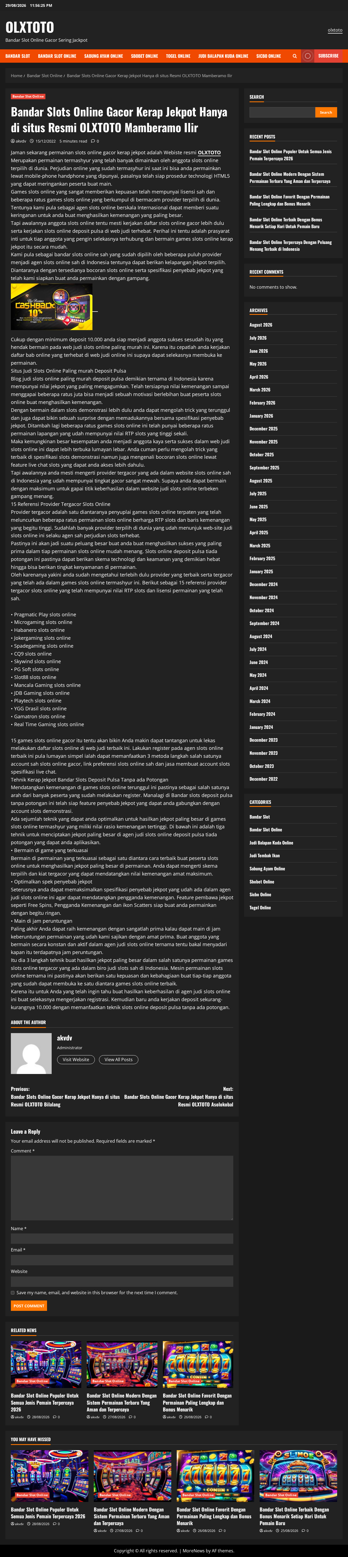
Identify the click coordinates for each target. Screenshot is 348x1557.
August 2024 (261, 636)
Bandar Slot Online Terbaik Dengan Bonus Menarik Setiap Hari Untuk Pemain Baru (286, 223)
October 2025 (262, 454)
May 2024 (258, 675)
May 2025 (258, 519)
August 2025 (261, 480)
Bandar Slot (17, 56)
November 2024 (264, 597)
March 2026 (260, 389)
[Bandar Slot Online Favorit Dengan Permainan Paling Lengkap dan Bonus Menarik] (198, 1364)
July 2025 (258, 493)
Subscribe (328, 55)
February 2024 (262, 714)
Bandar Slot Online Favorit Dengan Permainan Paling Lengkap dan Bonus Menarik (197, 1402)
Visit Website (76, 1060)
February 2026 (262, 402)
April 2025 (259, 532)
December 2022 (264, 779)
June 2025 (259, 506)
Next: (178, 1096)
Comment (23, 1151)
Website (19, 1271)
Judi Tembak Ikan (265, 855)
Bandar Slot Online (57, 56)
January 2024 (261, 727)
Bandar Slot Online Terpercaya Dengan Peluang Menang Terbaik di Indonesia (291, 245)
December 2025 (264, 428)
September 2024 (264, 623)
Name (19, 1229)
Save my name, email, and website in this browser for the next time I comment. (97, 1293)
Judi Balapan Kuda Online (223, 56)
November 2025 (264, 441)
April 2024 (259, 688)
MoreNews (194, 1551)
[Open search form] (295, 56)
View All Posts (119, 1060)
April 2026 (259, 376)
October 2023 (262, 765)
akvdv (21, 141)
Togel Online (178, 56)
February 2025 (262, 558)
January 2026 (261, 415)
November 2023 (264, 753)
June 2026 (259, 350)
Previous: (65, 1096)
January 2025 (261, 571)
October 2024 (262, 610)
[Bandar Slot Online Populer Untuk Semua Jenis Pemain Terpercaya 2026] (46, 1364)
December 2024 (264, 584)
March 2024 (260, 701)
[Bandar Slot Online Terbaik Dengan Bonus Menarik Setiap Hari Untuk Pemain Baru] (298, 1476)
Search (257, 97)
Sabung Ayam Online (103, 56)
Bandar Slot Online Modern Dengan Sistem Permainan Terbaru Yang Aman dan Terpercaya (122, 1402)
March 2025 (260, 545)
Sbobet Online (144, 56)
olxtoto (335, 30)
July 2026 (258, 337)
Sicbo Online (268, 56)
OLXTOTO (29, 26)
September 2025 (264, 467)
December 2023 (264, 740)
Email (18, 1250)
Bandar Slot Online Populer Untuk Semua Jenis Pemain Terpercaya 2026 (45, 1402)
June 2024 (259, 662)
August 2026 (261, 324)
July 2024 (258, 649)
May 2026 (258, 363)
